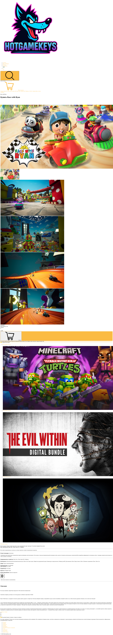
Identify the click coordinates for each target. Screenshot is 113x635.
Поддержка (5, 65)
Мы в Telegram (6, 63)
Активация (5, 629)
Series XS (5, 91)
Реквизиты (5, 630)
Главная (4, 62)
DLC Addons (32, 91)
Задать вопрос (5, 631)
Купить (20, 340)
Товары (1, 91)
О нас (4, 628)
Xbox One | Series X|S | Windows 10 (23, 91)
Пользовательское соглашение (9, 627)
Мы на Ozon (38, 91)
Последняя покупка (7, 344)
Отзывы (4, 64)
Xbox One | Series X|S (12, 91)
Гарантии (5, 624)
